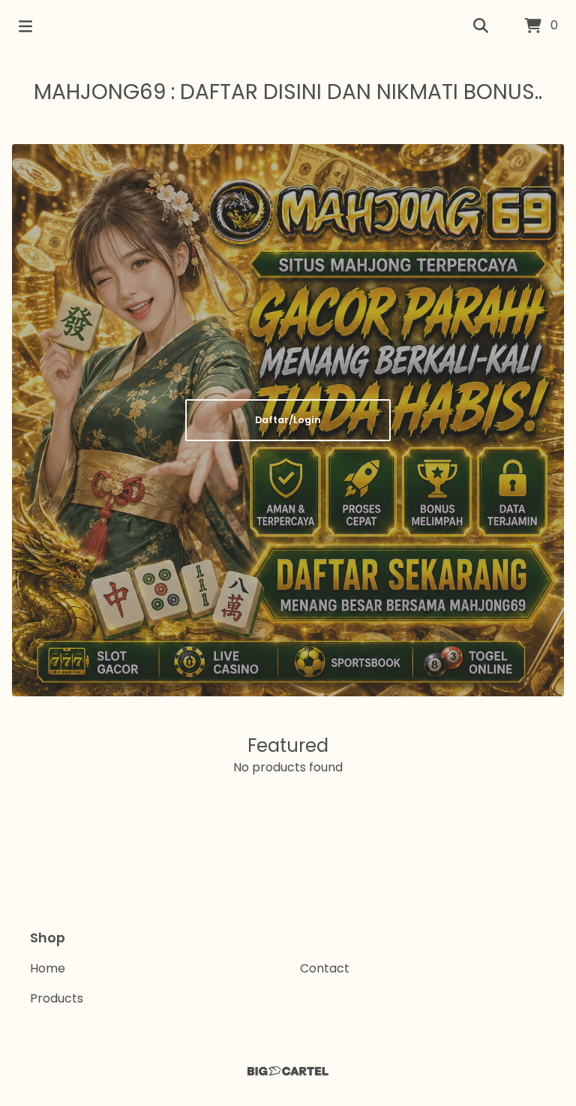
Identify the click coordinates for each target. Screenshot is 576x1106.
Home (47, 968)
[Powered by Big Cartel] (288, 1071)
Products (56, 998)
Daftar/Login (288, 419)
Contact (325, 968)
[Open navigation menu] (25, 26)
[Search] (480, 26)
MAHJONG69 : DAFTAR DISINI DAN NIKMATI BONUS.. (288, 92)
